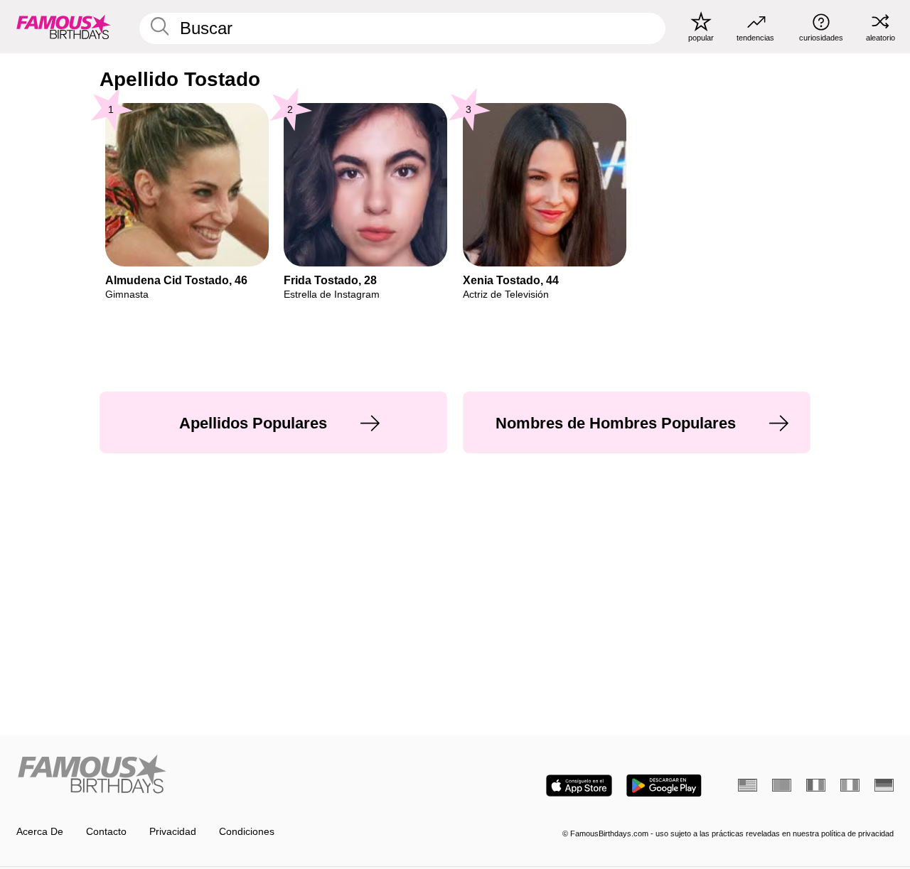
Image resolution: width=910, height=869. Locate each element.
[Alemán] (884, 785)
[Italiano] (850, 785)
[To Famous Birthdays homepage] (63, 26)
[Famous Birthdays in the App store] (579, 785)
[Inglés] (747, 785)
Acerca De (39, 831)
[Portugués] (781, 785)
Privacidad (172, 831)
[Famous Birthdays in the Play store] (664, 785)
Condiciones (246, 831)
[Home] (231, 775)
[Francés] (815, 785)
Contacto (106, 831)
